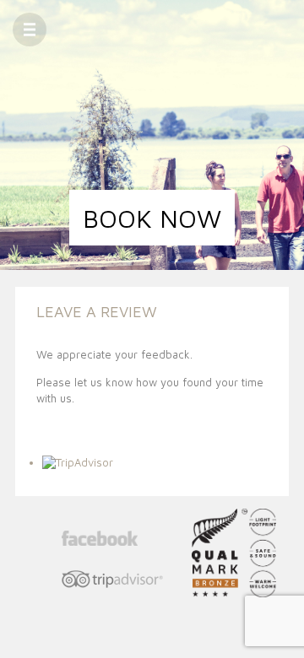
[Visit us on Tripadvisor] (112, 580)
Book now (152, 218)
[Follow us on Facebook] (112, 539)
